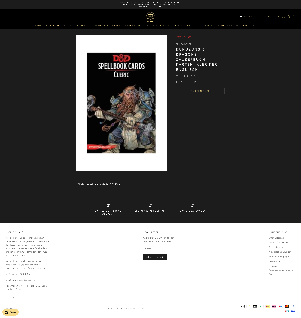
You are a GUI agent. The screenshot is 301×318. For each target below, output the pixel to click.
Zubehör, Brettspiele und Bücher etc (116, 26)
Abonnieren (154, 257)
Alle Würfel (78, 26)
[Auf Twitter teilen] (188, 76)
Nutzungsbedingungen (280, 251)
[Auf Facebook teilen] (185, 76)
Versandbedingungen (279, 256)
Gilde (262, 26)
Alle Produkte (55, 26)
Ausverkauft (200, 91)
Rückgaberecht (276, 247)
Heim (38, 26)
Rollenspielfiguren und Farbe (217, 26)
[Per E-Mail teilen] (194, 76)
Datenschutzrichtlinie (279, 242)
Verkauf (248, 26)
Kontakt (272, 265)
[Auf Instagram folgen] (13, 298)
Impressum (274, 261)
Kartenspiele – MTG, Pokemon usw (170, 26)
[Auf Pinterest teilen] (191, 76)
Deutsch (272, 16)
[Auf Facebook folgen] (7, 298)
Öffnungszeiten (276, 237)
